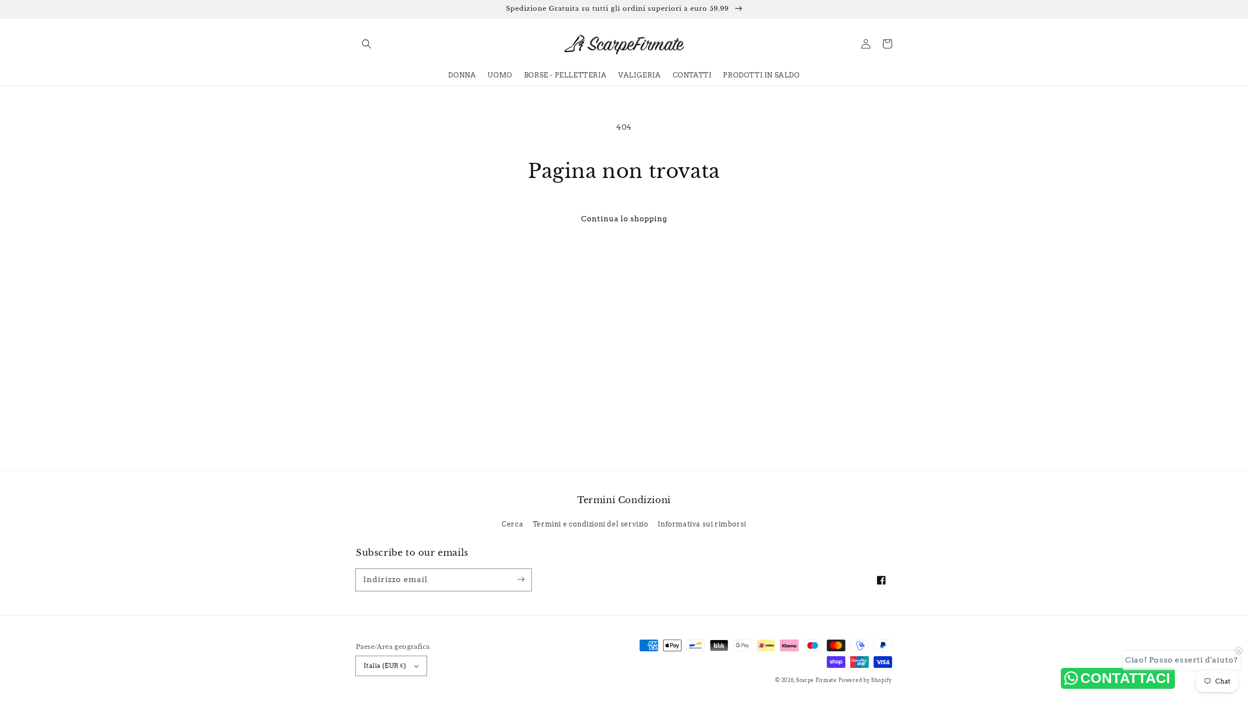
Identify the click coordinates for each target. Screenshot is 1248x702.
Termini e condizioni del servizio (590, 524)
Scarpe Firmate (816, 680)
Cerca (512, 524)
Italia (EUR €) (385, 665)
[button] (366, 44)
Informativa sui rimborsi (702, 524)
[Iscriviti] (520, 579)
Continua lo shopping (624, 218)
